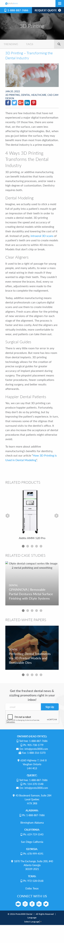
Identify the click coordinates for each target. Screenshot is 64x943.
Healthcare (38, 94)
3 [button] (32, 546)
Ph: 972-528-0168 (33, 880)
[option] (32, 515)
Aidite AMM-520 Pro (32, 538)
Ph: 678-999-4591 (33, 853)
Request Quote (46, 10)
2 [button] (27, 546)
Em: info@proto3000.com (34, 749)
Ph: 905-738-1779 (33, 745)
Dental (25, 94)
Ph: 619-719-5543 (33, 834)
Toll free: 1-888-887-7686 (33, 741)
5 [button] (41, 546)
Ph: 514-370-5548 (33, 784)
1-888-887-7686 (17, 10)
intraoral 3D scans (42, 236)
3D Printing (12, 94)
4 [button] (36, 546)
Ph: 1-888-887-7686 (33, 815)
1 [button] (23, 546)
